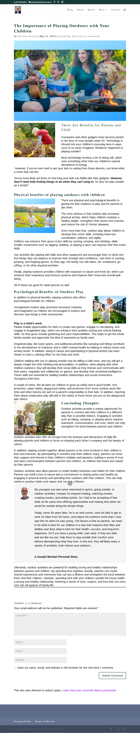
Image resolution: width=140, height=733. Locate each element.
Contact (116, 10)
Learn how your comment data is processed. (89, 690)
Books (91, 10)
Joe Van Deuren (27, 36)
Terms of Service (45, 721)
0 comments (93, 36)
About (80, 10)
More (102, 10)
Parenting (64, 36)
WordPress (58, 729)
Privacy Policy (22, 721)
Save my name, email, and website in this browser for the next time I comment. (66, 667)
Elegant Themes (32, 729)
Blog (70, 10)
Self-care (77, 36)
